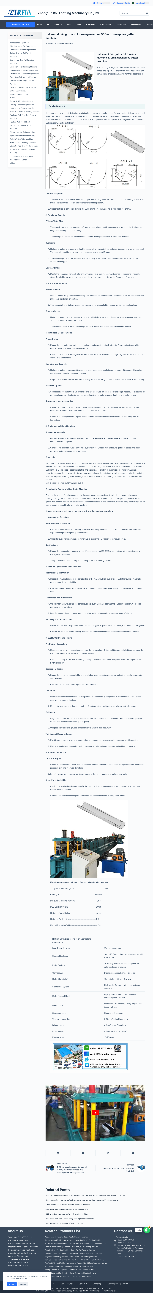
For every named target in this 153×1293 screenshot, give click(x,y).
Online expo (102, 3)
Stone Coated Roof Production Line (24, 146)
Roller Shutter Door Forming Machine (24, 111)
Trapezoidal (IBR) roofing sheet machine (92, 1263)
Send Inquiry (136, 24)
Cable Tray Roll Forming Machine (23, 50)
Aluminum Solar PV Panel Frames (23, 46)
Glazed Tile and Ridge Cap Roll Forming (89, 1260)
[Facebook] (58, 1153)
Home (39, 24)
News (69, 24)
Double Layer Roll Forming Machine (24, 70)
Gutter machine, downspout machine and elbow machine (68, 1205)
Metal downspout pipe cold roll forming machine (64, 1223)
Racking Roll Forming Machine (22, 105)
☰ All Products (19, 24)
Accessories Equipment (19, 43)
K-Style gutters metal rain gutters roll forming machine (67, 1214)
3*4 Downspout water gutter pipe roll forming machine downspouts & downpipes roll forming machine (85, 1195)
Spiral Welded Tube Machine (21, 139)
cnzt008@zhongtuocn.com (134, 1245)
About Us (58, 24)
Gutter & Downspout (65, 43)
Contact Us (90, 24)
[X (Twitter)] (83, 1153)
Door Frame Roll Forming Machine (23, 67)
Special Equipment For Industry (22, 136)
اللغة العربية (140, 3)
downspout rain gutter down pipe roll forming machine (67, 1209)
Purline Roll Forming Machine (21, 101)
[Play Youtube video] (95, 1113)
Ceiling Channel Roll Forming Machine (59, 1240)
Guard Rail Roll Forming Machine (23, 87)
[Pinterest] (108, 1153)
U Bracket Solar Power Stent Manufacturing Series (87, 1243)
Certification (105, 24)
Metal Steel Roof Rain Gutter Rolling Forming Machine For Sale (70, 1219)
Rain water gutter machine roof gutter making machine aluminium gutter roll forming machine (82, 1200)
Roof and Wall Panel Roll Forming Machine (60, 1263)
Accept (11, 1284)
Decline (23, 1284)
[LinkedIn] (132, 1153)
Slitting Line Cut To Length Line (22, 132)
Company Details (123, 3)
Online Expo (121, 24)
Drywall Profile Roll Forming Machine (24, 74)
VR (48, 24)
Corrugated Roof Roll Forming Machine (59, 1260)
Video (78, 24)
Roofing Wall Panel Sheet (20, 122)
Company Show (67, 1284)
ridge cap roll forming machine (22, 108)
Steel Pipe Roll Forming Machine (23, 142)
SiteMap (126, 1284)
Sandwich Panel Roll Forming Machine (79, 1266)
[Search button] (147, 13)
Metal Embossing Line (19, 94)
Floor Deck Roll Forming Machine (23, 77)
